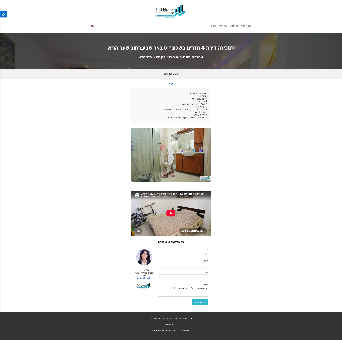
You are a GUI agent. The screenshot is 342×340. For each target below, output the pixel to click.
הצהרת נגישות (158, 330)
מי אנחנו (234, 25)
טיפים (213, 25)
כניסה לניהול (171, 324)
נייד (207, 272)
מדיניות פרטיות (172, 330)
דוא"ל (206, 261)
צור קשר (223, 25)
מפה (171, 84)
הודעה (205, 284)
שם (207, 249)
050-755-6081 (144, 278)
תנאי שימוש (185, 330)
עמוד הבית (245, 25)
